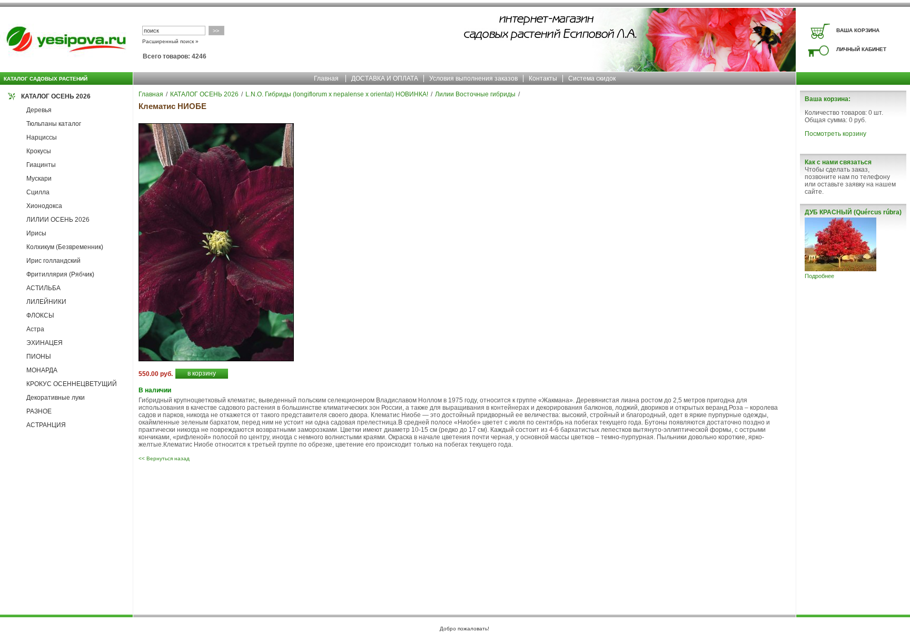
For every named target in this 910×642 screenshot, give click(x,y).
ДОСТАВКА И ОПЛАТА (384, 78)
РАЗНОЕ (39, 411)
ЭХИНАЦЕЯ (44, 343)
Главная (326, 78)
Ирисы (36, 233)
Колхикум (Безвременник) (64, 247)
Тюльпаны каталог (53, 123)
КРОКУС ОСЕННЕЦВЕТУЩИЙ (71, 384)
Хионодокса (44, 206)
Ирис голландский (53, 260)
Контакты (543, 78)
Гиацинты (41, 165)
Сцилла (38, 192)
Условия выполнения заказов (473, 78)
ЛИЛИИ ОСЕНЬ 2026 (58, 219)
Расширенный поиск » (170, 41)
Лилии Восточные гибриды (475, 94)
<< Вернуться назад (164, 458)
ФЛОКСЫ (40, 315)
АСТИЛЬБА (43, 288)
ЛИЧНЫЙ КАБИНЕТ (861, 49)
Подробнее (819, 276)
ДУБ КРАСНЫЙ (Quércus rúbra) (853, 212)
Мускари (39, 178)
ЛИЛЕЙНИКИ (46, 301)
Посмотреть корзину (835, 133)
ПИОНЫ (38, 356)
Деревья (39, 110)
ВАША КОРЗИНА (857, 30)
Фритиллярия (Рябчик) (60, 274)
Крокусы (38, 151)
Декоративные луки (55, 397)
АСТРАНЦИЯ (46, 425)
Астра (35, 329)
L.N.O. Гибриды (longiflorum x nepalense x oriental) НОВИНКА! (336, 94)
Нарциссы (41, 137)
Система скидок (592, 78)
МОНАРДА (41, 370)
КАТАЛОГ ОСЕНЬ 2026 (56, 96)
